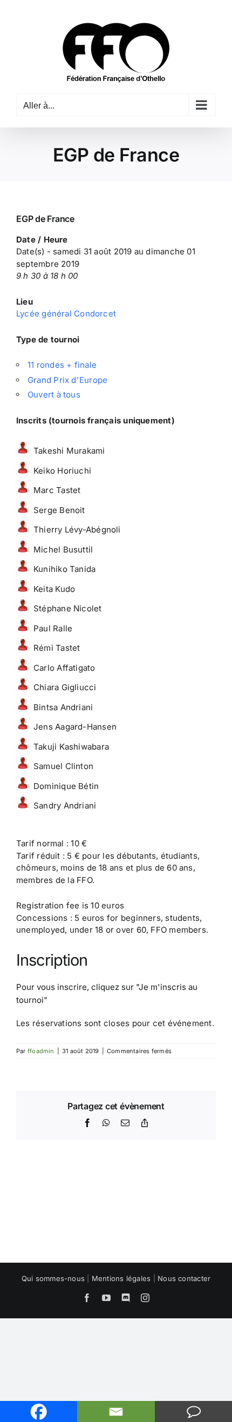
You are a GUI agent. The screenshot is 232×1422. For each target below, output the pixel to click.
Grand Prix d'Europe (67, 380)
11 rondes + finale (62, 365)
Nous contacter (184, 1278)
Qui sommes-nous (53, 1278)
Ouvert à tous (54, 394)
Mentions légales (121, 1278)
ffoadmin (41, 1051)
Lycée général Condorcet (66, 313)
